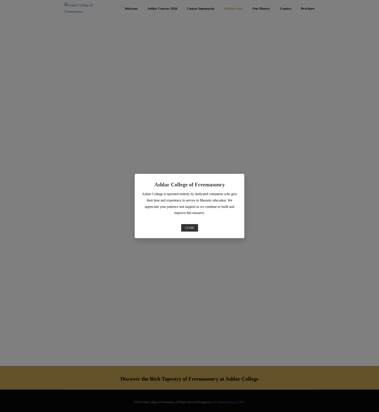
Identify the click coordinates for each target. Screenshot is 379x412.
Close (189, 227)
